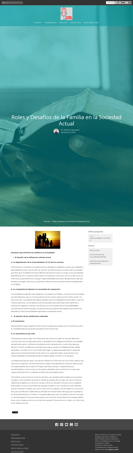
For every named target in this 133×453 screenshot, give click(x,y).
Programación (50, 23)
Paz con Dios (94, 250)
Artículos (63, 23)
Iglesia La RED (17, 452)
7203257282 (110, 2)
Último (91, 246)
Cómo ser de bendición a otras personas (99, 262)
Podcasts (38, 23)
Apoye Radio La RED (91, 23)
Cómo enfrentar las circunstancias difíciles (98, 256)
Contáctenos (75, 23)
